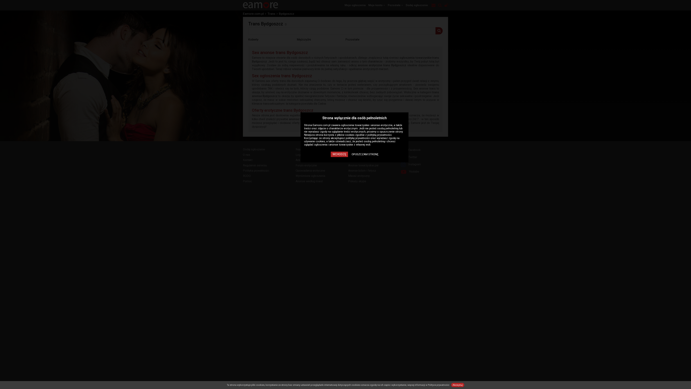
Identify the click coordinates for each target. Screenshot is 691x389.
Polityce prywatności (438, 385)
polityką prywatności (379, 135)
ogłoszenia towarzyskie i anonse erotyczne (366, 125)
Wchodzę (339, 154)
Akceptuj (458, 384)
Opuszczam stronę (365, 154)
